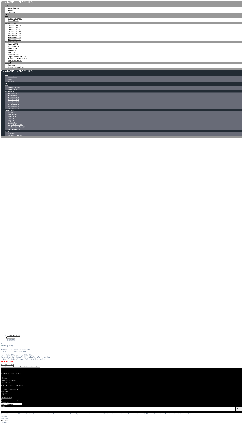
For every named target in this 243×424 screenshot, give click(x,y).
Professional (10, 338)
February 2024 (13, 46)
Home (7, 6)
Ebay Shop (4, 391)
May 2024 (11, 52)
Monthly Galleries (11, 42)
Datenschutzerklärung (16, 67)
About (10, 10)
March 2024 (12, 48)
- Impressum (5, 382)
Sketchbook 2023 (14, 25)
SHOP (6, 17)
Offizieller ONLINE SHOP (9, 389)
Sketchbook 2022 (14, 27)
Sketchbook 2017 (14, 38)
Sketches (11, 12)
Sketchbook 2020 (14, 31)
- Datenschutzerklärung (9, 380)
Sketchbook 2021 (14, 29)
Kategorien (5, 402)
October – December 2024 (17, 59)
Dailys (7, 14)
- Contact (4, 378)
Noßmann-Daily (6, 398)
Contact (8, 63)
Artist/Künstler (13, 8)
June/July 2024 (13, 54)
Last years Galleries (15, 61)
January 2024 (13, 44)
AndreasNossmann (13, 336)
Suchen (3, 406)
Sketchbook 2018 (14, 36)
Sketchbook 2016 (14, 40)
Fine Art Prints (13, 21)
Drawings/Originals (15, 19)
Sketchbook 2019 (14, 34)
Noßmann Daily (17, 2)
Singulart (4, 394)
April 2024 (11, 50)
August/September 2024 (17, 57)
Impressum (12, 65)
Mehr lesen (5, 420)
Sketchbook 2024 (11, 23)
